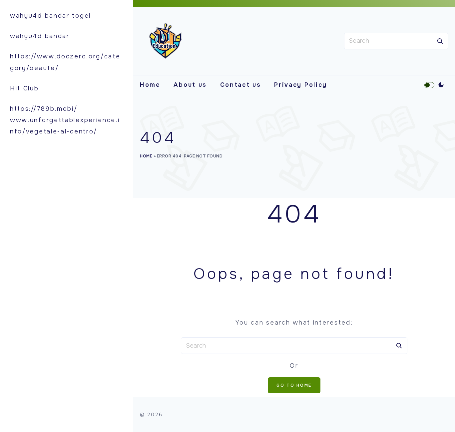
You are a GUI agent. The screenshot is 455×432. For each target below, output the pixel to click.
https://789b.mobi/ (44, 108)
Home (150, 84)
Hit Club (24, 88)
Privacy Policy (300, 84)
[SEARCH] (440, 41)
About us (190, 84)
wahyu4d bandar (40, 36)
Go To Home (294, 385)
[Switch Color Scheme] (441, 85)
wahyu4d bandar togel (50, 15)
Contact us (240, 84)
